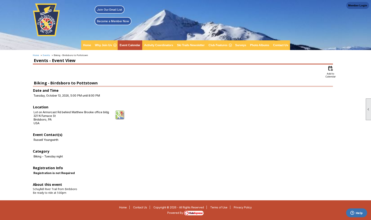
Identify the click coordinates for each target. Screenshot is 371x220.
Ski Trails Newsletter (191, 45)
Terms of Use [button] (218, 207)
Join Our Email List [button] (109, 9)
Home (87, 45)
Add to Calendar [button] (330, 71)
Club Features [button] (217, 45)
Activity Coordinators (158, 45)
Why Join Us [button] (103, 45)
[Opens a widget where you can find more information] (356, 213)
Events (46, 55)
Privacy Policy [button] (243, 207)
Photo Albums (259, 45)
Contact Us (280, 45)
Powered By (175, 212)
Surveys (240, 45)
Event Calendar (130, 45)
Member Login (357, 5)
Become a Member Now (113, 21)
